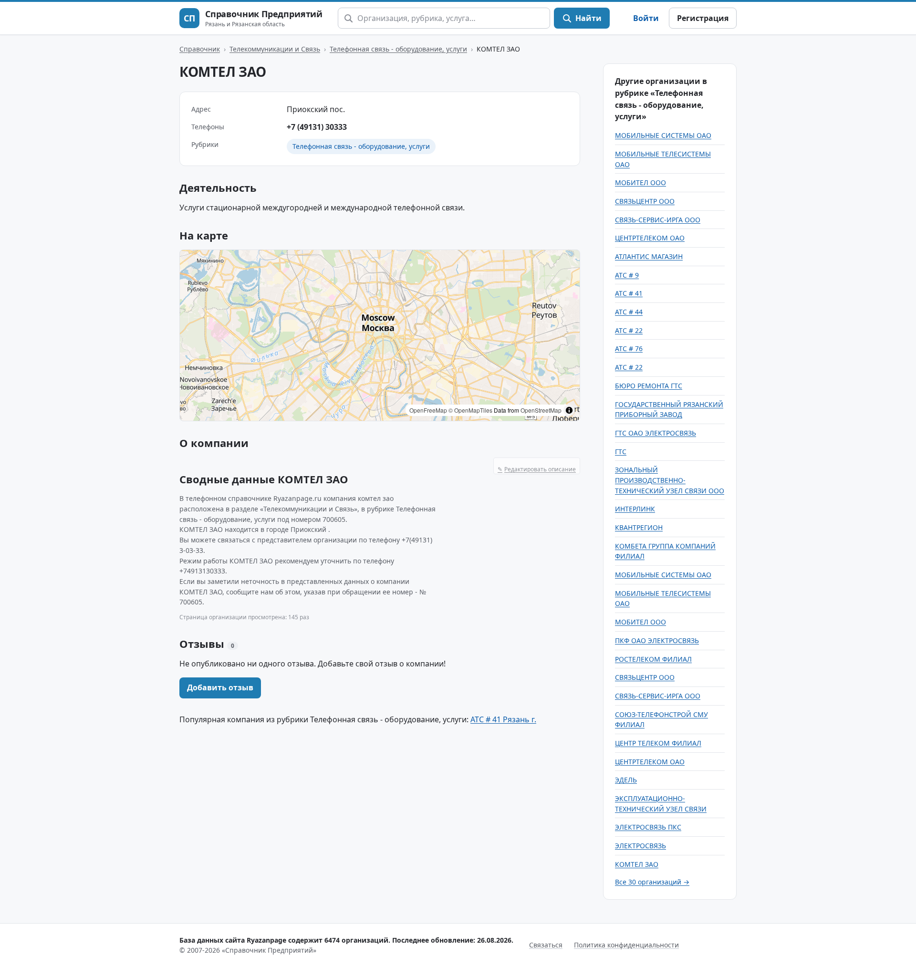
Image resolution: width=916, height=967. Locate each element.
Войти (646, 18)
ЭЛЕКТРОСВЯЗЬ (640, 845)
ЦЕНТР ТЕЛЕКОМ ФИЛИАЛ (658, 743)
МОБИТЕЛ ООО (640, 182)
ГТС (620, 451)
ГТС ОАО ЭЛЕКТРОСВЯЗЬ (655, 432)
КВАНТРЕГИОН (639, 527)
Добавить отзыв (220, 687)
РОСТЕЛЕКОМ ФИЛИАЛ (653, 659)
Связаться (545, 944)
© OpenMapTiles (470, 410)
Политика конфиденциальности (626, 944)
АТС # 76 (629, 348)
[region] (380, 335)
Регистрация (703, 18)
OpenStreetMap (541, 410)
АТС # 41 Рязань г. (503, 719)
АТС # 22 (629, 330)
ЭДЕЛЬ (626, 779)
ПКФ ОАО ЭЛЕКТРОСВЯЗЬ (657, 640)
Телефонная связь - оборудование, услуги (398, 48)
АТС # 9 (627, 275)
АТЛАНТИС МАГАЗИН (649, 256)
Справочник (199, 48)
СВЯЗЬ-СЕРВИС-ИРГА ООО (657, 219)
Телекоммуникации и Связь (274, 48)
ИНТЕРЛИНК (635, 508)
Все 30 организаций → (652, 881)
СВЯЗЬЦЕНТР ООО (645, 201)
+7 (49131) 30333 (317, 127)
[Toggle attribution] (569, 410)
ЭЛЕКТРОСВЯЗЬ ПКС (648, 827)
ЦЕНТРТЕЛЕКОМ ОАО (650, 237)
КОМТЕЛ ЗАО (636, 864)
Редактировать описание (537, 469)
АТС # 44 (629, 311)
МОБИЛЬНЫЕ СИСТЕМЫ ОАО (663, 135)
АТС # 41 (629, 293)
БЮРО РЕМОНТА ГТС (648, 385)
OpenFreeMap (428, 410)
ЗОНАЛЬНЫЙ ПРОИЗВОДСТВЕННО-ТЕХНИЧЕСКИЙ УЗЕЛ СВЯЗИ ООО (669, 480)
